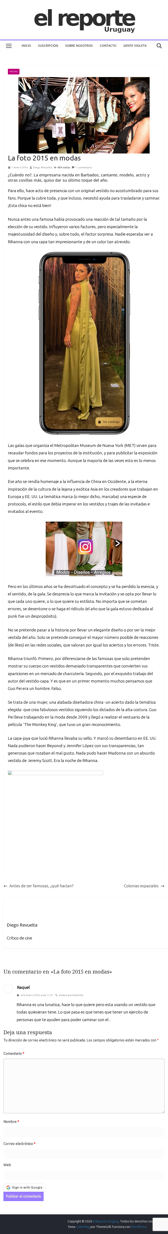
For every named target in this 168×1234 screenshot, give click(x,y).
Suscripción (48, 45)
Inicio (26, 45)
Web (7, 1165)
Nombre (11, 1122)
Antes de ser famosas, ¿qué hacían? (41, 885)
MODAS (14, 71)
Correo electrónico (19, 1144)
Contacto (108, 45)
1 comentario (83, 167)
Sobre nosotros (79, 45)
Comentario (14, 1053)
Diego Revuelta (42, 167)
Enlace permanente (71, 995)
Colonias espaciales (141, 885)
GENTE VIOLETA (135, 45)
